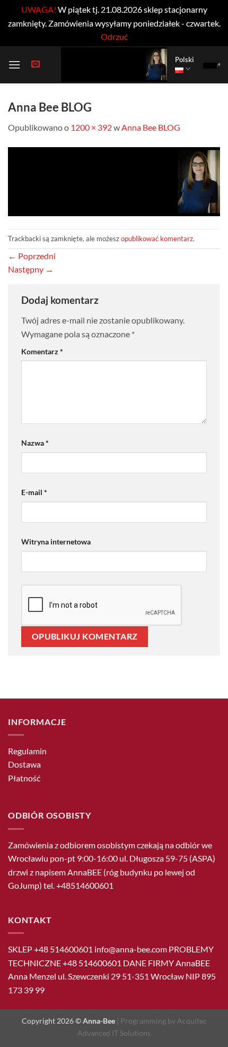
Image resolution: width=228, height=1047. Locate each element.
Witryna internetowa (56, 541)
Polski (184, 59)
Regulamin (27, 751)
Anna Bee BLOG (150, 127)
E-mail (34, 492)
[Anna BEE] (114, 64)
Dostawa (24, 764)
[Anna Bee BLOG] (114, 180)
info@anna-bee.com (130, 949)
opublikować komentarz (157, 238)
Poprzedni (32, 256)
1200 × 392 (91, 127)
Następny (31, 269)
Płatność (24, 778)
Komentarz (42, 351)
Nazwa (35, 442)
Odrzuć (114, 36)
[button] (14, 65)
